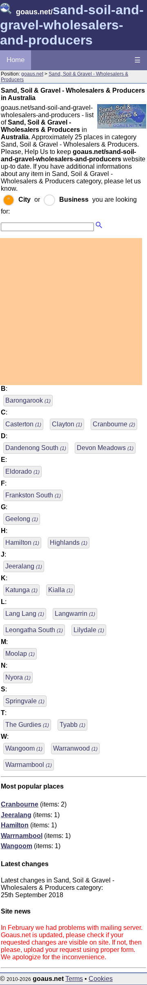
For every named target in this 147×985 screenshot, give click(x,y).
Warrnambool (28, 764)
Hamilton (22, 542)
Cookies (101, 978)
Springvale (25, 701)
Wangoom (23, 748)
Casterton (23, 424)
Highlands (68, 542)
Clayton (67, 424)
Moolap (20, 653)
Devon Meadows (105, 447)
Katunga (21, 589)
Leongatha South (34, 629)
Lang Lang (24, 613)
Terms (74, 978)
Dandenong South (35, 447)
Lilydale (89, 629)
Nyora (18, 677)
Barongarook (28, 400)
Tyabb (72, 724)
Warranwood (75, 748)
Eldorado (22, 471)
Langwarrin (75, 613)
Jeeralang (23, 566)
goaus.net (32, 74)
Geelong (21, 518)
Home (15, 60)
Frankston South (33, 495)
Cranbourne (114, 424)
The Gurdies (27, 724)
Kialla (60, 589)
